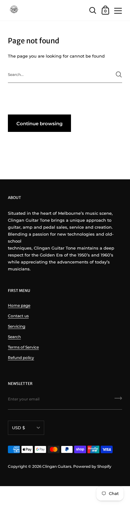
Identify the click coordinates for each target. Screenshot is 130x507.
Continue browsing (39, 124)
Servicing (16, 326)
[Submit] (118, 74)
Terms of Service (23, 347)
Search (14, 336)
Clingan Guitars (56, 466)
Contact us (18, 315)
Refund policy (21, 357)
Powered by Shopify (92, 466)
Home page (19, 305)
